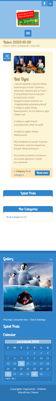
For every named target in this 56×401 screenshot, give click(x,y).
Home (6, 45)
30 (34, 374)
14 (21, 363)
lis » (14, 378)
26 (8, 374)
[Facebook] (44, 3)
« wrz (7, 378)
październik (23, 45)
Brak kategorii (14, 216)
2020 (13, 45)
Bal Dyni (21, 79)
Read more (42, 172)
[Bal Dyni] (29, 64)
